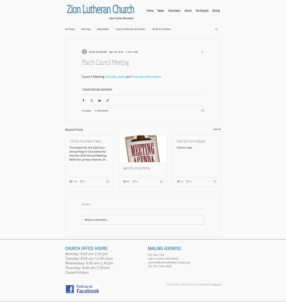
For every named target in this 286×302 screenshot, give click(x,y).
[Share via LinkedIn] (99, 100)
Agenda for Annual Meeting (136, 168)
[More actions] (202, 52)
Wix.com (217, 284)
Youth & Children (161, 29)
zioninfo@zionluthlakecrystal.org (169, 262)
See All (217, 129)
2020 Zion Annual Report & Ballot (85, 141)
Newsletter (103, 29)
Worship (85, 29)
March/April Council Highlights (191, 141)
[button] (216, 29)
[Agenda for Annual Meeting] (143, 148)
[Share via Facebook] (83, 100)
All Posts (69, 29)
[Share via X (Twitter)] (91, 100)
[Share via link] (107, 100)
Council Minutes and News (130, 29)
